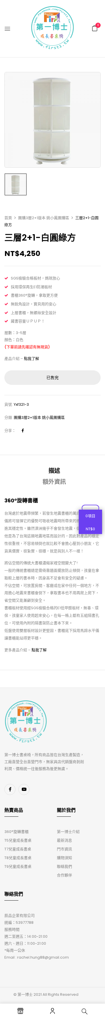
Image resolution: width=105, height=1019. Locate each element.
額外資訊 (54, 482)
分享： (10, 430)
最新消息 (64, 840)
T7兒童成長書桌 (17, 849)
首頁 (8, 218)
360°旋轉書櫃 (16, 831)
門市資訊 (64, 849)
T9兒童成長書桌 (18, 866)
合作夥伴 (64, 875)
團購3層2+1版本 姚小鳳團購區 (43, 218)
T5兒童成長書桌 (18, 840)
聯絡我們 (64, 866)
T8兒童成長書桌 (18, 858)
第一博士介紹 (68, 831)
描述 (54, 471)
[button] (95, 28)
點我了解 (31, 358)
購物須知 (64, 858)
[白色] (16, 184)
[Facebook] (23, 430)
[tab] (54, 470)
